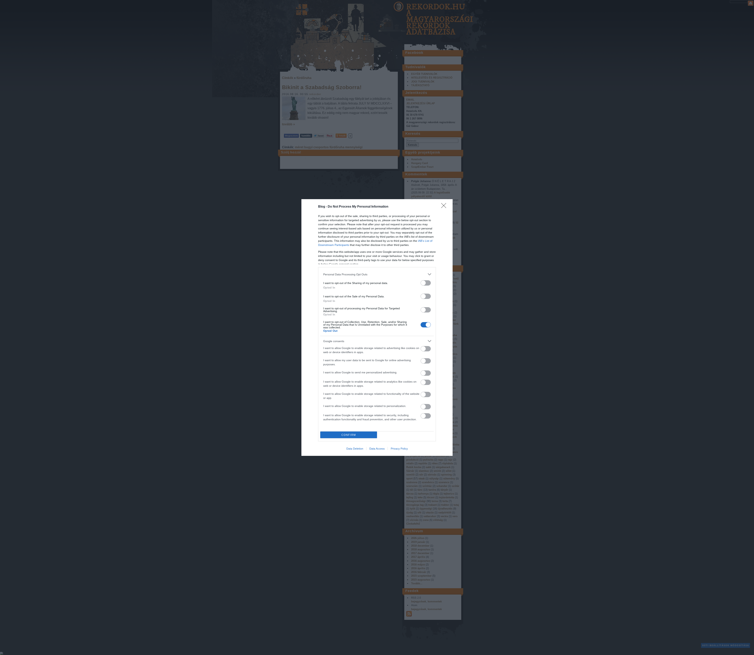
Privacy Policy (399, 448)
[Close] (445, 207)
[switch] (426, 283)
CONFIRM (348, 434)
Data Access (377, 448)
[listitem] (377, 274)
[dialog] (377, 327)
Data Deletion (354, 448)
